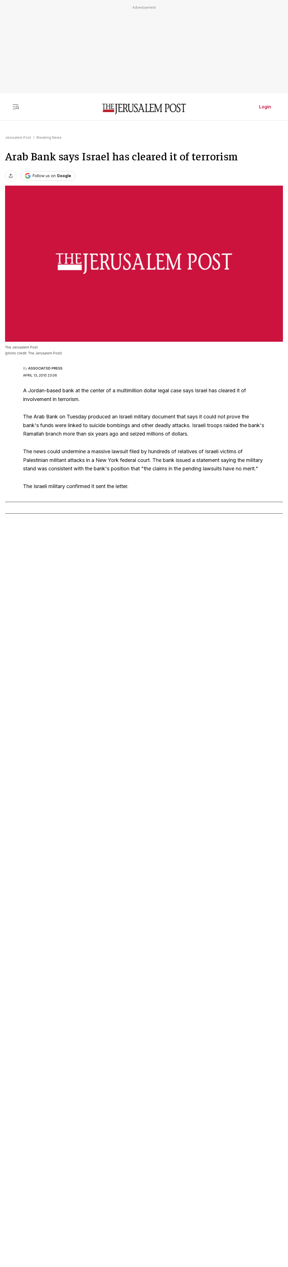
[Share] (10, 175)
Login (265, 107)
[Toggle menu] (16, 106)
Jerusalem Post (18, 137)
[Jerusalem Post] (144, 109)
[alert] (50, 1167)
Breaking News (49, 137)
